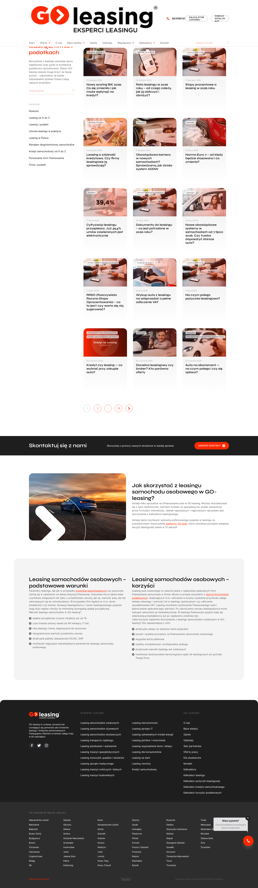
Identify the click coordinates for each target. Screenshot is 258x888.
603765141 (178, 18)
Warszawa (206, 824)
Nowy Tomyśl (104, 865)
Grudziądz (68, 842)
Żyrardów (205, 847)
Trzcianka (171, 865)
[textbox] (38, 90)
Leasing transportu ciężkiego (96, 740)
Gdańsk (67, 820)
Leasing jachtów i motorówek (148, 740)
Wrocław (205, 833)
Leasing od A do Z (39, 117)
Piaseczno (137, 833)
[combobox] (52, 90)
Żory (203, 842)
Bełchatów (34, 824)
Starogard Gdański (175, 842)
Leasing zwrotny (141, 763)
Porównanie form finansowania (46, 158)
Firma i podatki (37, 164)
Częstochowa (35, 856)
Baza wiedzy (74, 42)
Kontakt (164, 42)
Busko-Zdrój (35, 833)
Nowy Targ (103, 860)
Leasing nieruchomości (145, 722)
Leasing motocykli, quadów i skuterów (102, 757)
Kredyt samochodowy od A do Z (47, 151)
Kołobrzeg (68, 865)
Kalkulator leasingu (194, 775)
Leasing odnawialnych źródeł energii (152, 734)
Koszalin (102, 833)
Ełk (30, 865)
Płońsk (135, 838)
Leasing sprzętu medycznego (97, 763)
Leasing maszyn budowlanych (97, 775)
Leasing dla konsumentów (146, 751)
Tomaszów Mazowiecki (177, 856)
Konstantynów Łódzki (108, 824)
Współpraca (124, 42)
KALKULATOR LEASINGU (196, 18)
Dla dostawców (192, 757)
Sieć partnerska (192, 746)
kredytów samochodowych (91, 590)
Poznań (135, 842)
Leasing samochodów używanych (99, 728)
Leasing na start (141, 757)
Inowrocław (68, 847)
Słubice (169, 833)
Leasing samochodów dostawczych (100, 734)
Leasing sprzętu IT (142, 728)
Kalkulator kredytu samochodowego (204, 786)
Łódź (100, 852)
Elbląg (32, 860)
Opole (135, 824)
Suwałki (170, 847)
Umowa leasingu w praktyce (45, 131)
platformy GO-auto (176, 523)
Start (32, 42)
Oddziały (107, 42)
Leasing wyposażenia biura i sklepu (152, 746)
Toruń (169, 860)
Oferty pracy (190, 751)
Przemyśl (136, 852)
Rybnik (135, 865)
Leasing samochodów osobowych (99, 722)
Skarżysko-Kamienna (176, 829)
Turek (203, 820)
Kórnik (101, 829)
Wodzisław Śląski (209, 829)
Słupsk (169, 838)
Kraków (101, 838)
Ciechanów (34, 852)
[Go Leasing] (94, 18)
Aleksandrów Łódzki (39, 820)
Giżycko (67, 824)
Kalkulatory (145, 42)
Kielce (66, 860)
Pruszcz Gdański (140, 847)
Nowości (34, 111)
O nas (59, 42)
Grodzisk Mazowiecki (73, 838)
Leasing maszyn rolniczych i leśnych (101, 769)
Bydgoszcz (34, 838)
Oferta (43, 42)
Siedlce (169, 824)
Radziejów (137, 860)
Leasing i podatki (38, 124)
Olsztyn (135, 820)
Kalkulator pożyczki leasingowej (201, 781)
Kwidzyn (102, 847)
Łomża (101, 856)
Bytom (32, 842)
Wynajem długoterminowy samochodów (51, 144)
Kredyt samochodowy (144, 769)
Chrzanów (34, 847)
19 (118, 408)
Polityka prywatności (39, 879)
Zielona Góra (207, 838)
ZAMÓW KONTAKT (209, 445)
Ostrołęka (136, 829)
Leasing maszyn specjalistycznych (99, 751)
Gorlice (66, 833)
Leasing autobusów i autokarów (98, 746)
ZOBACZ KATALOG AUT (220, 18)
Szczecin (170, 852)
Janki (66, 852)
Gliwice (66, 829)
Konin (100, 820)
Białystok (33, 829)
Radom (135, 856)
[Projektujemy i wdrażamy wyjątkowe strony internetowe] (126, 879)
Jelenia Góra (69, 856)
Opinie (93, 42)
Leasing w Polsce (39, 137)
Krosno (101, 842)
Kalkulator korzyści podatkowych (202, 792)
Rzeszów (170, 820)
